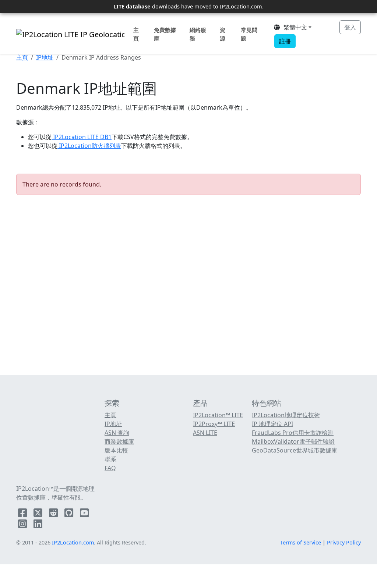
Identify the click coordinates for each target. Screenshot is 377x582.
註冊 (285, 41)
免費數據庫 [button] (165, 34)
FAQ (110, 468)
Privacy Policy (344, 542)
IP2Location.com (241, 6)
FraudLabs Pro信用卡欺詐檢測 (293, 433)
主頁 (136, 34)
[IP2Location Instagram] (23, 525)
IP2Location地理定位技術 (286, 415)
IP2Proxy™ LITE (214, 424)
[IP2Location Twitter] (39, 514)
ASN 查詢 (117, 433)
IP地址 (44, 57)
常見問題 (249, 34)
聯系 (110, 459)
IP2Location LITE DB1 (82, 137)
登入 (350, 27)
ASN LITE (205, 433)
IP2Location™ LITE (218, 415)
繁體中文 (294, 27)
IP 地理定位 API (272, 424)
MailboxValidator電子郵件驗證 (293, 441)
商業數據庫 (119, 441)
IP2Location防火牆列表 (89, 146)
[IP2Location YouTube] (84, 514)
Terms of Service (300, 542)
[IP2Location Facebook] (23, 514)
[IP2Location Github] (70, 514)
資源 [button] (222, 34)
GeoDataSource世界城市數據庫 (294, 450)
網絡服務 (198, 34)
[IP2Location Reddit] (54, 514)
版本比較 (116, 450)
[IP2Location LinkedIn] (38, 525)
